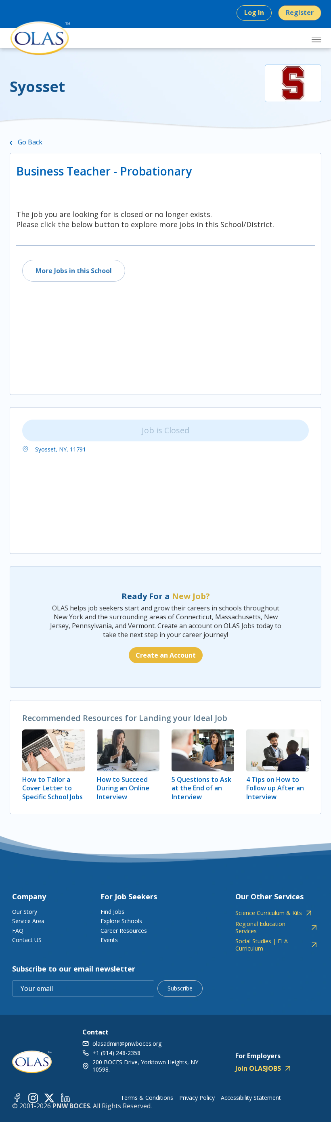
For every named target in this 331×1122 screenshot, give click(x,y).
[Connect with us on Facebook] (17, 1097)
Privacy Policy (197, 1097)
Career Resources (124, 930)
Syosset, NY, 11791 (60, 449)
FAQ (17, 930)
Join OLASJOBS (258, 1068)
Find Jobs (112, 911)
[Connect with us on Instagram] (33, 1097)
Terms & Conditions (147, 1097)
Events (109, 940)
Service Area (28, 921)
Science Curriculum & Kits (268, 913)
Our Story (24, 911)
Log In (254, 12)
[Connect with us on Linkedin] (65, 1097)
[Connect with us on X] (49, 1097)
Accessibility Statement (251, 1097)
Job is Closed (165, 430)
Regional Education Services (260, 927)
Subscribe (180, 988)
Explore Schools (121, 921)
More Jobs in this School (74, 270)
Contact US (27, 940)
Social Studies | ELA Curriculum (261, 945)
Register (300, 12)
